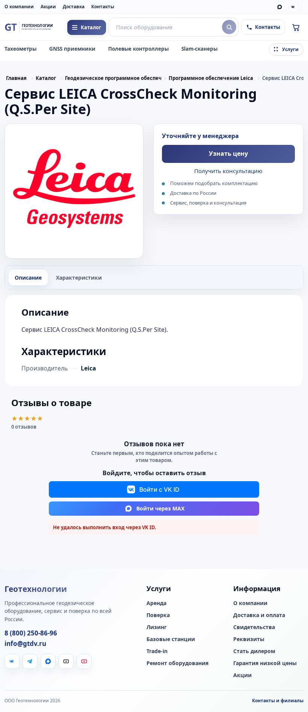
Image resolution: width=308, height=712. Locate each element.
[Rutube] (66, 661)
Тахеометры (20, 48)
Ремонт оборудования (177, 663)
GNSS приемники (72, 48)
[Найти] (229, 27)
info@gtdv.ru (25, 643)
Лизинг (156, 627)
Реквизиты (248, 639)
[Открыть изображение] (74, 191)
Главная (16, 78)
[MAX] (279, 7)
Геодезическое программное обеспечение (113, 78)
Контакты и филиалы (277, 700)
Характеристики (79, 277)
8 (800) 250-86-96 (31, 633)
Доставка (74, 6)
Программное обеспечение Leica (211, 78)
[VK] (293, 7)
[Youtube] (84, 661)
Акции (48, 6)
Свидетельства (254, 627)
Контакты (102, 6)
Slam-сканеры (199, 48)
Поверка (158, 615)
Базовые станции (170, 639)
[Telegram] (30, 661)
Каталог (46, 78)
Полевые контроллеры (138, 48)
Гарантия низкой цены (265, 663)
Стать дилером (254, 651)
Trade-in (157, 651)
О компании (19, 6)
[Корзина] (295, 27)
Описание (28, 277)
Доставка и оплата (259, 615)
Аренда (156, 603)
